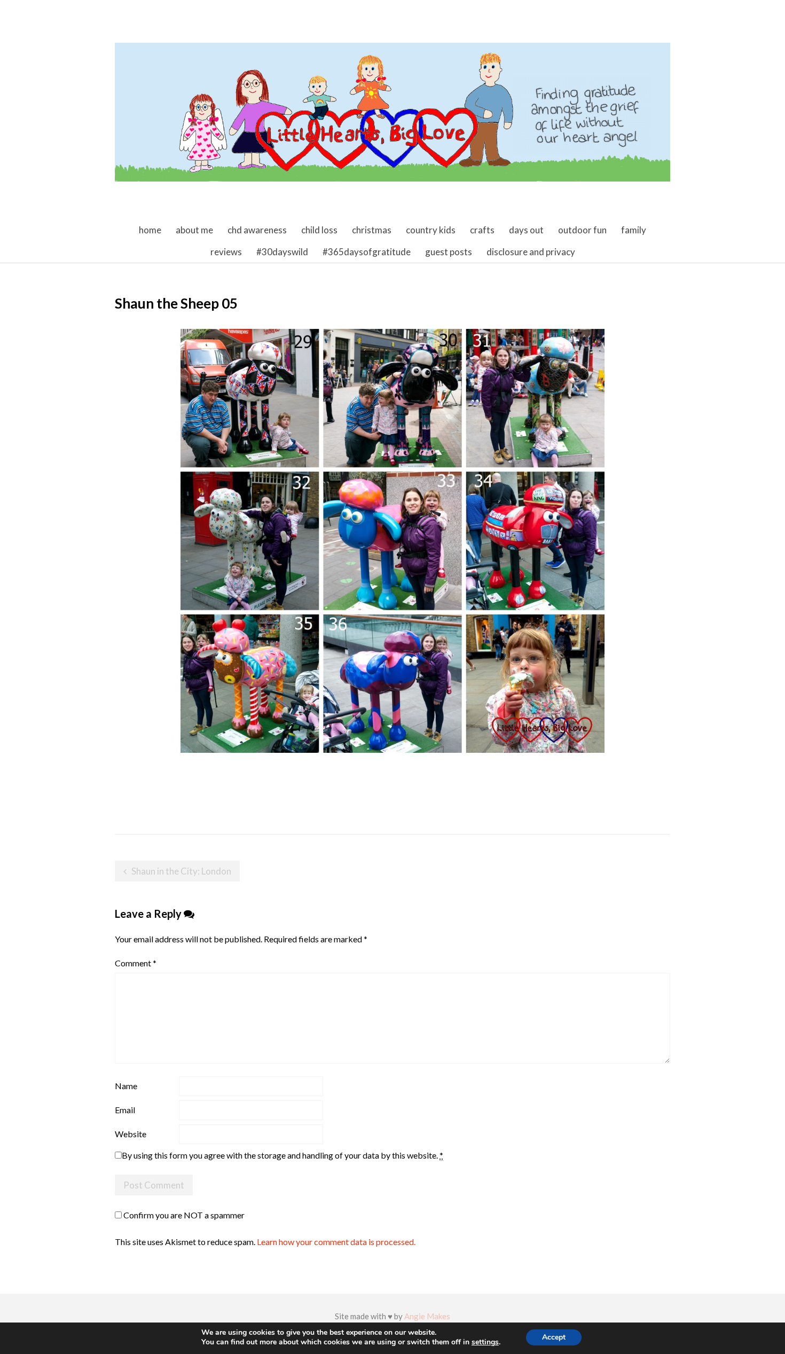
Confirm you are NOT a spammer (183, 1215)
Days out (526, 229)
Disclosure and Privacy (530, 251)
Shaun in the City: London (181, 871)
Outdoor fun (582, 229)
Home (150, 229)
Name (126, 1086)
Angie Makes (427, 1316)
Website (130, 1134)
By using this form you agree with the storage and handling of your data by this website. (282, 1155)
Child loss (319, 229)
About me (194, 229)
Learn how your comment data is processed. (336, 1242)
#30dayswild (282, 251)
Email (125, 1110)
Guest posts (448, 251)
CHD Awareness (257, 229)
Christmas (371, 229)
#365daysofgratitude (367, 251)
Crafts (482, 229)
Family (633, 229)
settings (485, 1342)
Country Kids (431, 229)
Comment (135, 963)
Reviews (226, 251)
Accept (554, 1337)
